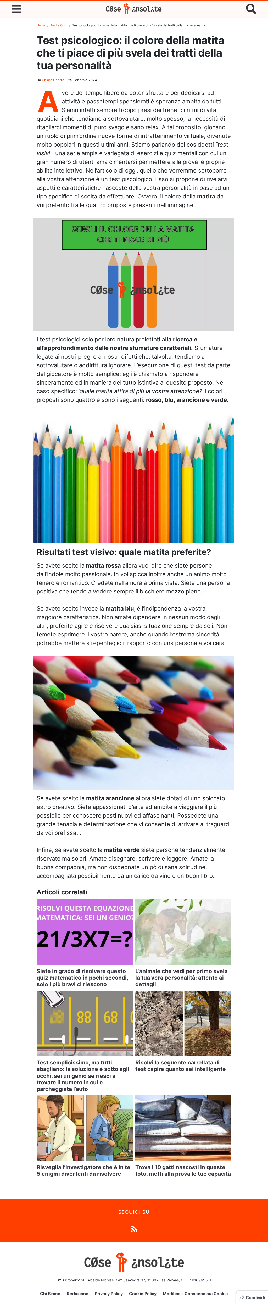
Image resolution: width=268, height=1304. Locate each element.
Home (41, 25)
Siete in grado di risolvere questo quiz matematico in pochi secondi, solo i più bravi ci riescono (82, 977)
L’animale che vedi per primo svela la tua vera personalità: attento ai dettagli (181, 977)
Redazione (77, 1293)
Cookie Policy (143, 1293)
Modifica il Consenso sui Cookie (195, 1293)
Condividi (255, 1297)
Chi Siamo (50, 1293)
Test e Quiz (59, 25)
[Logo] (133, 9)
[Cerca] (251, 9)
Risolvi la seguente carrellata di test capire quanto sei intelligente (180, 1065)
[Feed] (134, 1228)
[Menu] (16, 9)
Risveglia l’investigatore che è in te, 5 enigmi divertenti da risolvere (84, 1170)
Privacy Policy (109, 1293)
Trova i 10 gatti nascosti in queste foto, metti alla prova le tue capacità (183, 1170)
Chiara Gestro (53, 80)
